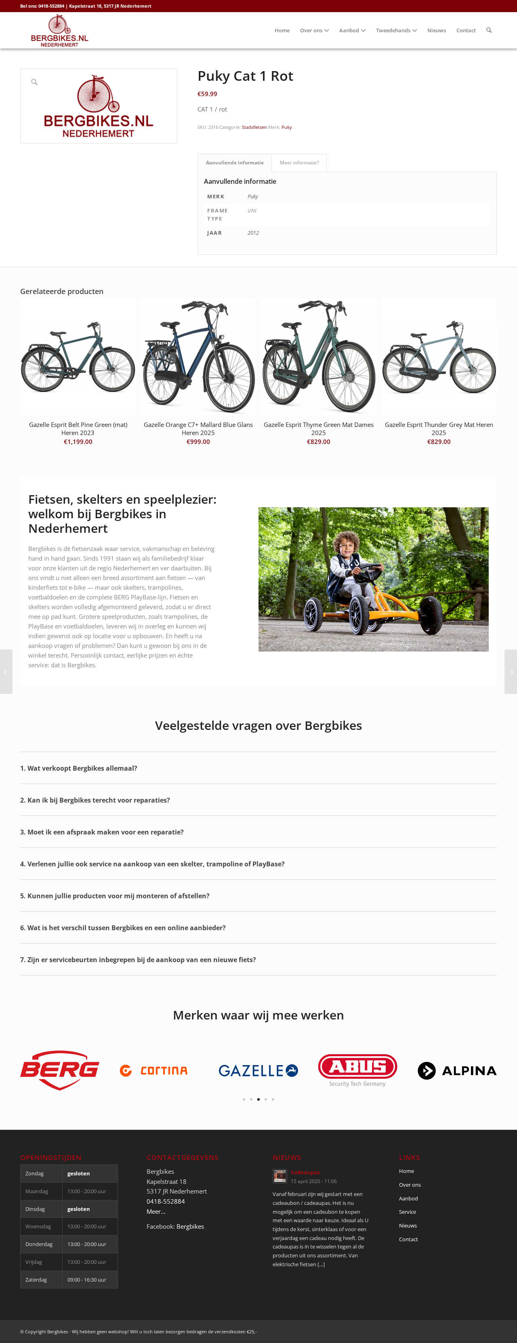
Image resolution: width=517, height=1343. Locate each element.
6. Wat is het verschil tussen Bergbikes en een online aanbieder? (123, 927)
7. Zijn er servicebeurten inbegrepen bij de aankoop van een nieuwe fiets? (138, 959)
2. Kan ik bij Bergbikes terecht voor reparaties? (95, 800)
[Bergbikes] (59, 30)
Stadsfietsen (254, 127)
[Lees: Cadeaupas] (280, 1176)
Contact (408, 1239)
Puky (287, 127)
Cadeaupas (305, 1172)
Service (407, 1211)
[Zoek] (489, 30)
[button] (258, 774)
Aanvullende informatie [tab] (235, 162)
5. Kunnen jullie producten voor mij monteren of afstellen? (115, 895)
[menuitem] (282, 30)
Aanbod (408, 1198)
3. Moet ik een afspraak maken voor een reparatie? (102, 832)
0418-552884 (166, 1201)
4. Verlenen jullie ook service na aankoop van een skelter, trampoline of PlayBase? (152, 864)
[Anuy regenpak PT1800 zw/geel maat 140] (6, 671)
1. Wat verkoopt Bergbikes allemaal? (78, 768)
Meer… (156, 1211)
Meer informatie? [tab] (299, 162)
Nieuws (408, 1225)
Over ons (410, 1184)
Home (406, 1171)
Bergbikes (190, 1226)
